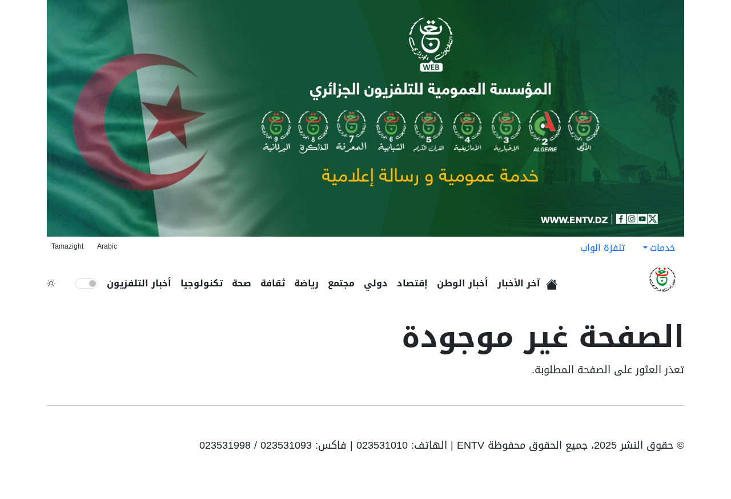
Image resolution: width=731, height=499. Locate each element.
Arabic (107, 246)
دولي (376, 283)
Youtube (676, 426)
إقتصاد (412, 283)
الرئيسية (554, 281)
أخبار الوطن (462, 283)
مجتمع (341, 283)
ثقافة (272, 283)
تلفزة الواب (602, 248)
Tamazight (67, 246)
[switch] (86, 283)
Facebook (660, 426)
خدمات (662, 248)
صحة (241, 283)
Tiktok (643, 426)
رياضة (306, 283)
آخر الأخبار (518, 283)
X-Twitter (625, 426)
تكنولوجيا (201, 283)
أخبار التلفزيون (139, 283)
